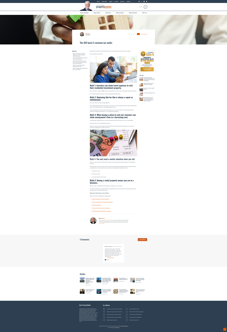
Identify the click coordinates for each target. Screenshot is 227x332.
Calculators (128, 1)
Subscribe (110, 1)
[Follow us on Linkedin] (144, 1)
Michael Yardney (104, 1)
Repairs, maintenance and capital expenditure (102, 202)
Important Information (124, 326)
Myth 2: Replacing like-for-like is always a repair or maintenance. (80, 58)
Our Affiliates (106, 305)
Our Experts (116, 1)
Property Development (133, 12)
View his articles (101, 223)
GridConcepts (117, 327)
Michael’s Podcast (97, 12)
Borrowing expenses (96, 205)
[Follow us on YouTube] (146, 1)
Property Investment (120, 12)
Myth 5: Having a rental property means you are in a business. (80, 69)
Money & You (144, 12)
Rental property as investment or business (101, 211)
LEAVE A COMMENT (142, 239)
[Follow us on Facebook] (139, 1)
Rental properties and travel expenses (100, 199)
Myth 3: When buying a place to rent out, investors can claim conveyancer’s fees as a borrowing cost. (80, 62)
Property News (108, 12)
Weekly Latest (82, 46)
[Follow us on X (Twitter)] (141, 1)
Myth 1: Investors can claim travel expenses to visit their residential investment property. (79, 55)
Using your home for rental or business (101, 208)
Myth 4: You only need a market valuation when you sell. (78, 66)
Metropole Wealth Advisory (109, 220)
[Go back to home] (103, 6)
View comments (144, 34)
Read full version (110, 257)
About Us (98, 1)
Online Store (122, 1)
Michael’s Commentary (84, 12)
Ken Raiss (88, 33)
